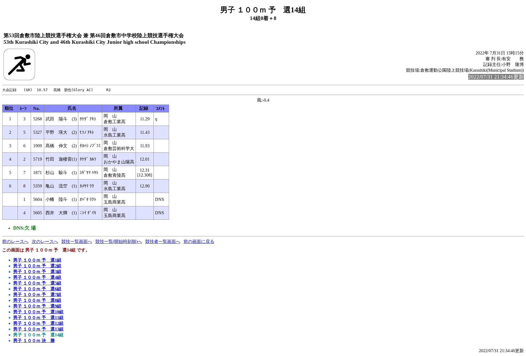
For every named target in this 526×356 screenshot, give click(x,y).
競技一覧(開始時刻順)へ (118, 241)
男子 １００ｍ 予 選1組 (37, 260)
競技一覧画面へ (76, 241)
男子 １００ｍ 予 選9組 (37, 306)
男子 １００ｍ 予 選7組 (37, 294)
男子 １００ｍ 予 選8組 (37, 300)
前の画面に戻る (199, 241)
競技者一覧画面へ (162, 241)
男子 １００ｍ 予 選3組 (37, 271)
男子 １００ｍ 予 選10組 (38, 311)
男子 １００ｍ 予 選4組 (37, 277)
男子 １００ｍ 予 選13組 (38, 329)
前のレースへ (15, 241)
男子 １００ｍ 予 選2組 (37, 266)
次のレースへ (45, 241)
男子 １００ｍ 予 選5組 (37, 283)
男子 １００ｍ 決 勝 (34, 340)
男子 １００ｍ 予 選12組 (38, 323)
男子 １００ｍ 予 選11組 (38, 317)
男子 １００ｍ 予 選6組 (37, 288)
